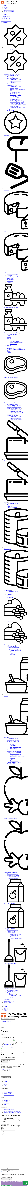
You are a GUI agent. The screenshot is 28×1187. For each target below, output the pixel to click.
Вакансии (6, 1103)
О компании (7, 1100)
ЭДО (5, 1104)
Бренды (6, 7)
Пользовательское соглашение (12, 1111)
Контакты (6, 12)
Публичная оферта (9, 1109)
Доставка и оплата (9, 10)
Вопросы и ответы (9, 11)
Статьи (5, 8)
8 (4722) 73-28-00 (5, 1069)
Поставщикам (7, 1002)
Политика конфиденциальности (12, 1112)
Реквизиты (6, 999)
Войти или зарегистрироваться (9, 1047)
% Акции (6, 5)
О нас (5, 14)
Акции (5, 1006)
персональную (7, 1044)
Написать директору (6, 1077)
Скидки (6, 1009)
